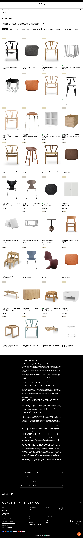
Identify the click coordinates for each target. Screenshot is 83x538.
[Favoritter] (75, 9)
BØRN (29, 7)
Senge (76, 29)
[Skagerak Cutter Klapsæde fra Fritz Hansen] (51, 328)
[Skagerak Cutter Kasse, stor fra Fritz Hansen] (71, 120)
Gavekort (31, 516)
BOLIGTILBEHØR (24, 7)
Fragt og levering (49, 518)
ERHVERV (79, 0)
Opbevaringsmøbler (36, 29)
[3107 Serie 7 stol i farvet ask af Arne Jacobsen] (12, 189)
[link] (31, 352)
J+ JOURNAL (79, 7)
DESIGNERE (42, 7)
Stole (11, 29)
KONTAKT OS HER (73, 0)
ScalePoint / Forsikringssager (35, 524)
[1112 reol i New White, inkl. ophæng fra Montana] (51, 120)
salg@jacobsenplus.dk (6, 518)
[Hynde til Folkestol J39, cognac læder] (71, 259)
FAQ (47, 522)
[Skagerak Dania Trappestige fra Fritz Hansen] (12, 259)
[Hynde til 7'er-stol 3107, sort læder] (51, 189)
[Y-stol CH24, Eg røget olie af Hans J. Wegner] (51, 154)
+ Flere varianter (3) (77, 134)
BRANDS (37, 7)
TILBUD (33, 7)
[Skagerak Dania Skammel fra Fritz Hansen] (51, 294)
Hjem (3, 12)
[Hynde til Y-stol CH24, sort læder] (32, 50)
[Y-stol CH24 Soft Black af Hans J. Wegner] (12, 50)
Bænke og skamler (68, 29)
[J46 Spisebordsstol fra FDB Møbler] (71, 85)
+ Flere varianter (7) (37, 308)
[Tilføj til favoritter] (20, 211)
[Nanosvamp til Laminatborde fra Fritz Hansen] (12, 223)
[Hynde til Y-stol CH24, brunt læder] (71, 154)
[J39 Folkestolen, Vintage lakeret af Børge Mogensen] (71, 223)
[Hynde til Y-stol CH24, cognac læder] (32, 85)
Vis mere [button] (36, 24)
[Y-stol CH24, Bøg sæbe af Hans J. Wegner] (12, 120)
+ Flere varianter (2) (57, 308)
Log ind (30, 509)
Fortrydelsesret (49, 520)
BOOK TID (73, 7)
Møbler (6, 12)
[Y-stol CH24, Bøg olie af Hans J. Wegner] (51, 85)
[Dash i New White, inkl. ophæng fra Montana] (71, 294)
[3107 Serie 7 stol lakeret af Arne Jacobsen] (32, 259)
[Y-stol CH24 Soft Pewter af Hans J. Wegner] (32, 328)
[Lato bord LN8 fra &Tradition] (51, 223)
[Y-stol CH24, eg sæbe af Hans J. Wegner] (12, 154)
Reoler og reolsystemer (48, 29)
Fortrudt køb (31, 514)
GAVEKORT (69, 7)
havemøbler (56, 417)
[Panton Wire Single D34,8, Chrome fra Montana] (71, 50)
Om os (47, 509)
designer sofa (41, 406)
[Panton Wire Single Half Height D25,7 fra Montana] (32, 223)
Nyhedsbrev (31, 518)
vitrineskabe (57, 440)
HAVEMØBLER (13, 7)
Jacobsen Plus (6, 534)
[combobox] (21, 10)
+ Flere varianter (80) (37, 203)
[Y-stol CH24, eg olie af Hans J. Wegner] (51, 50)
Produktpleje (31, 522)
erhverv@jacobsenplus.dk (7, 527)
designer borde (49, 374)
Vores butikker (49, 511)
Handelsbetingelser (50, 514)
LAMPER (18, 7)
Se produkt (5, 70)
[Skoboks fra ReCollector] (32, 294)
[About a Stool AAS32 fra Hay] (32, 154)
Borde (17, 29)
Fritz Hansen (34, 23)
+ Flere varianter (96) (17, 203)
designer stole (36, 367)
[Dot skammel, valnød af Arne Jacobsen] (32, 120)
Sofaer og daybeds (25, 29)
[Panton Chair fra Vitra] (51, 259)
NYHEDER (3, 7)
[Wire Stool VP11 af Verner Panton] (71, 328)
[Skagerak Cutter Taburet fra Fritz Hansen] (12, 328)
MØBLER (7, 7)
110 (45, 352)
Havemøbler (58, 29)
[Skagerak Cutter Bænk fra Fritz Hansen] (12, 294)
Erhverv (30, 520)
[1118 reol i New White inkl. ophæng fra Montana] (71, 189)
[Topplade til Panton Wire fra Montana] (12, 85)
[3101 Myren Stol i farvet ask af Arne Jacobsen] (32, 189)
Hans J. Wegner (10, 23)
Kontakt (30, 511)
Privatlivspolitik (49, 516)
